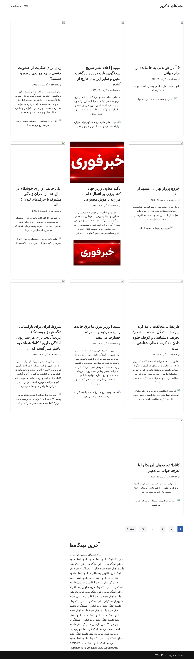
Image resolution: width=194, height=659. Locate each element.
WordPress (161, 655)
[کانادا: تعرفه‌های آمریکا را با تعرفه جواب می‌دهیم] (156, 438)
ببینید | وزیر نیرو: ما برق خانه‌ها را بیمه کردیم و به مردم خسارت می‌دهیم (97, 331)
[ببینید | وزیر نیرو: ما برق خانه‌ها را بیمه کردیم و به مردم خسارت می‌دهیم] (97, 300)
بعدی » (130, 528)
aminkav (173, 79)
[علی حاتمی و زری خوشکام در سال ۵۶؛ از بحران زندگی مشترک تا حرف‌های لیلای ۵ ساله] (38, 162)
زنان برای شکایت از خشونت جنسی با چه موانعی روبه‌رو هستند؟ (39, 73)
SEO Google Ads (107, 647)
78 (143, 528)
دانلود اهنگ (83, 573)
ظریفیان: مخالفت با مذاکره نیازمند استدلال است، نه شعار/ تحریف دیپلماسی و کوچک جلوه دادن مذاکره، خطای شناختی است (156, 337)
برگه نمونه (16, 6)
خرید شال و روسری (81, 629)
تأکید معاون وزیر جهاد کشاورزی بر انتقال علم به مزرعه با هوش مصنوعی (101, 193)
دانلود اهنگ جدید (98, 559)
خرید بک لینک (115, 559)
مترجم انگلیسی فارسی (90, 582)
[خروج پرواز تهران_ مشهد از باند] (156, 162)
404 (26, 6)
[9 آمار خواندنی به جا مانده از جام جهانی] (156, 41)
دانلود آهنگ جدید (79, 638)
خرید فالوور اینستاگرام (92, 568)
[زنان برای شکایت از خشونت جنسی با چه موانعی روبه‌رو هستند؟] (38, 41)
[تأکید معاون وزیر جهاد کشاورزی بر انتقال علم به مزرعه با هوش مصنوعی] (97, 162)
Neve (180, 655)
